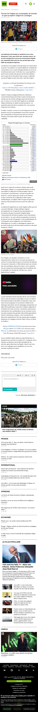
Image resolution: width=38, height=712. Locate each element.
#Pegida (6, 328)
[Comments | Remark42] (19, 385)
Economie (6, 517)
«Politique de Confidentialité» (15, 705)
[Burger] (34, 4)
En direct (13, 3)
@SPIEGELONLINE (14, 326)
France (4, 439)
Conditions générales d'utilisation (19, 686)
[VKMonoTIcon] (4, 670)
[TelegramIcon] (26, 670)
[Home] (4, 3)
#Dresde (4, 331)
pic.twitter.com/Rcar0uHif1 (25, 88)
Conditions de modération (19, 692)
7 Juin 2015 (28, 90)
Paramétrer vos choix (19, 690)
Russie (31, 665)
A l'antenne (26, 666)
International (5, 354)
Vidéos (4, 629)
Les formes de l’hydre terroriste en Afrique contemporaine (17, 495)
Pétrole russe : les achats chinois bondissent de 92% (16, 521)
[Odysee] (11, 670)
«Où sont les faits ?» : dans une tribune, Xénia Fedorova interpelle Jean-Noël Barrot (17, 566)
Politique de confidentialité (19, 688)
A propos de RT (19, 684)
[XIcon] (19, 670)
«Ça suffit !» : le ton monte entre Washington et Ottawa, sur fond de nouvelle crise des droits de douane (24, 586)
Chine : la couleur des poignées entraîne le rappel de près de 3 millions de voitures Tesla (23, 602)
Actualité (6, 665)
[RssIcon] (33, 670)
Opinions (5, 491)
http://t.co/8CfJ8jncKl (9, 88)
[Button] (30, 3)
